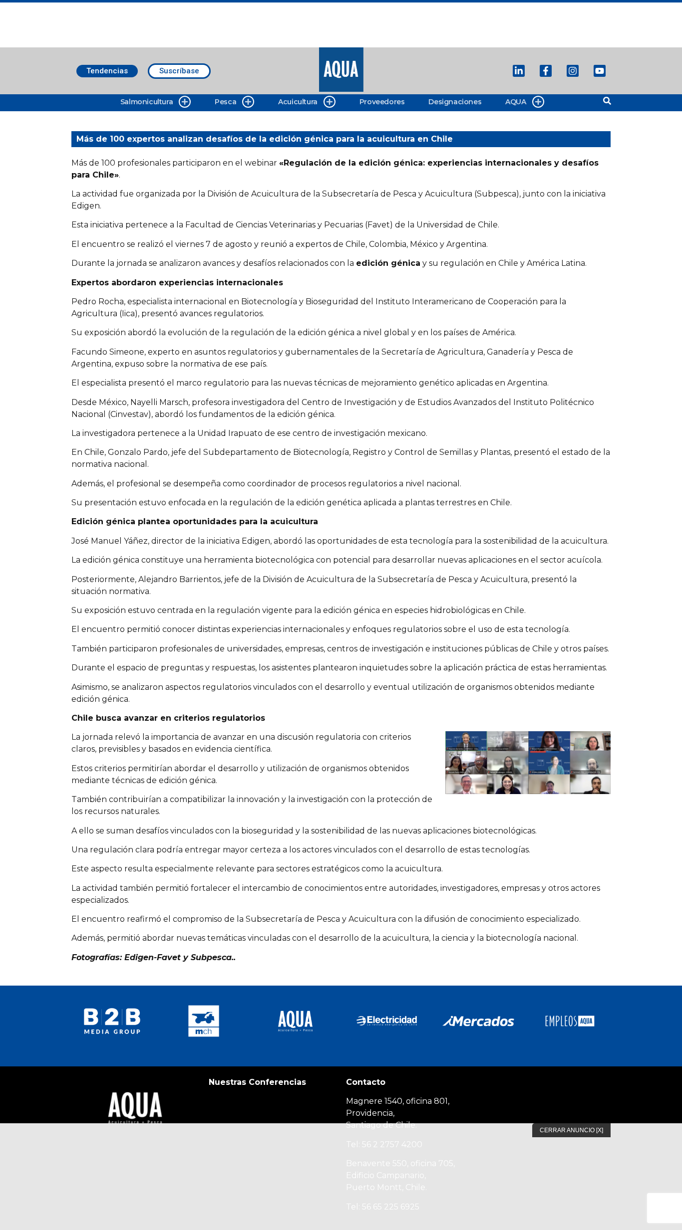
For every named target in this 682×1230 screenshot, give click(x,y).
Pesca (225, 101)
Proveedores (382, 101)
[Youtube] (600, 71)
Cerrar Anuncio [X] (571, 1130)
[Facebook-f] (546, 71)
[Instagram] (573, 71)
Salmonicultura (146, 101)
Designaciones (454, 101)
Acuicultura (298, 101)
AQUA (515, 101)
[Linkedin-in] (519, 71)
